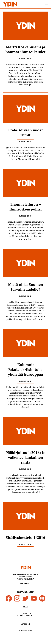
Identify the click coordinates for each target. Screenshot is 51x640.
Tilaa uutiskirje (25, 630)
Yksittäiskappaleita (25, 615)
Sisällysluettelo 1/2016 (25, 537)
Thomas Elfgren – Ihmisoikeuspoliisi (25, 207)
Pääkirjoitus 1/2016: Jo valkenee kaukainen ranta (25, 457)
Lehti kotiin (25, 613)
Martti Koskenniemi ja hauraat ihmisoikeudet (25, 49)
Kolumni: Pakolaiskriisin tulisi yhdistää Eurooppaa (25, 369)
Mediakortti (25, 583)
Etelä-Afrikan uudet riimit (25, 132)
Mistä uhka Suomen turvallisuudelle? (25, 287)
